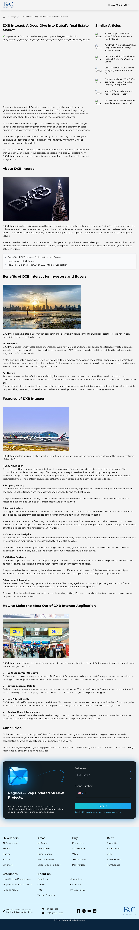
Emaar (6, 848)
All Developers (10, 843)
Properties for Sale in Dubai (17, 884)
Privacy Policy (77, 890)
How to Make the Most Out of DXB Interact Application (37, 265)
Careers (41, 884)
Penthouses (78, 865)
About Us (42, 879)
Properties (77, 843)
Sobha (6, 859)
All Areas (42, 843)
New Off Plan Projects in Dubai (17, 879)
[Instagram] (84, 911)
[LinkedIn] (95, 911)
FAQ (39, 890)
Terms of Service (46, 895)
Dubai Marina (44, 854)
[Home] (8, 5)
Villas (75, 854)
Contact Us (76, 879)
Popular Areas (10, 890)
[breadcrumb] (4, 16)
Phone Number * (84, 786)
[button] (80, 793)
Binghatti (8, 865)
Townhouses (79, 859)
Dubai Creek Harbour (48, 865)
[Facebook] (78, 911)
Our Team (75, 884)
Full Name (80, 768)
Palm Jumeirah (45, 859)
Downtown (43, 848)
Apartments (78, 848)
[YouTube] (89, 911)
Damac (6, 854)
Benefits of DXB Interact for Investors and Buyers (34, 257)
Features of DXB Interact (21, 261)
